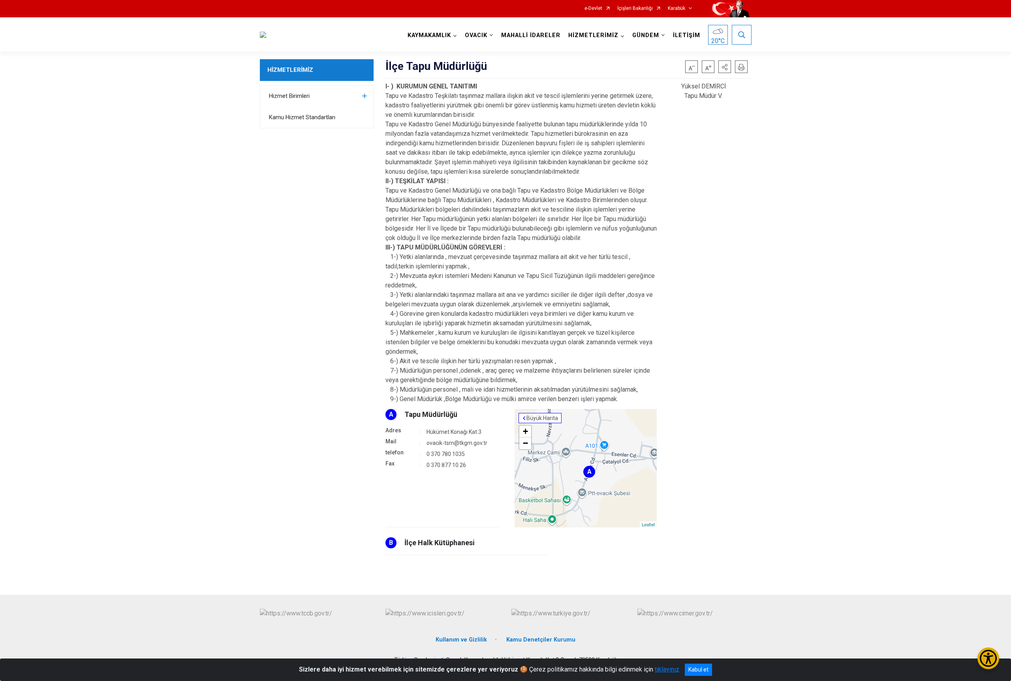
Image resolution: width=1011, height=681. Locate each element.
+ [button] (525, 431)
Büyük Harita (542, 418)
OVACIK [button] (476, 35)
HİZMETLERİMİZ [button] (593, 35)
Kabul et (698, 669)
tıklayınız (667, 669)
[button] (724, 66)
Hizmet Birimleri (289, 95)
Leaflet (648, 524)
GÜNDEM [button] (645, 35)
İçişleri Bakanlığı (635, 8)
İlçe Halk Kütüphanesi (439, 542)
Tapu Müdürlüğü (430, 414)
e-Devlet (593, 8)
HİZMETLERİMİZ (290, 69)
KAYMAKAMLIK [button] (429, 35)
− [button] (525, 443)
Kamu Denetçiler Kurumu (540, 639)
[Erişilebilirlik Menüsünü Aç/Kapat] (988, 658)
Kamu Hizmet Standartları (302, 117)
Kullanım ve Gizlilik (461, 639)
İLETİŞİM (686, 35)
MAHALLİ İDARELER (530, 35)
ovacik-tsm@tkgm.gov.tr (457, 443)
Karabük (676, 8)
